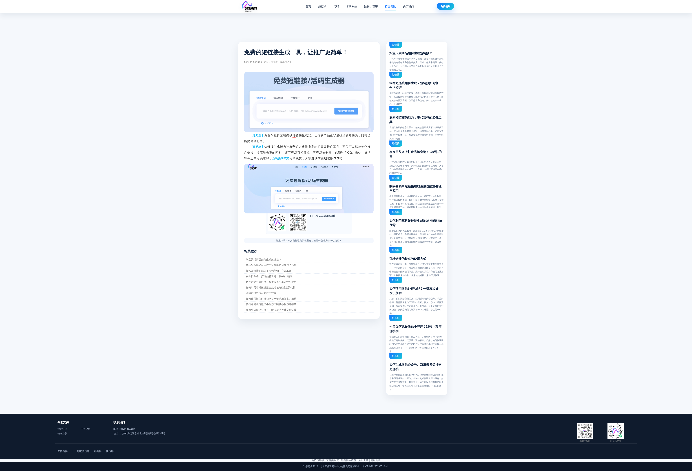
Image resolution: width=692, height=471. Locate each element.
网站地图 (376, 460)
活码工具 (363, 460)
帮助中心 (62, 428)
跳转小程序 (371, 6)
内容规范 (85, 428)
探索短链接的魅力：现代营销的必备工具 (268, 270)
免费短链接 (317, 460)
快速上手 (62, 433)
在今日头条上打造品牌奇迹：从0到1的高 (269, 276)
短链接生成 (332, 460)
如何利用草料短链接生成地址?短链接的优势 (270, 287)
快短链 (110, 451)
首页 (308, 6)
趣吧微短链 (83, 451)
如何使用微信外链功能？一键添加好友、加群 (271, 298)
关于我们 (408, 6)
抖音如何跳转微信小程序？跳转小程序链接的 (271, 304)
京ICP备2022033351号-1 (375, 466)
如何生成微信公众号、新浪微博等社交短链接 (271, 309)
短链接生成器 (348, 460)
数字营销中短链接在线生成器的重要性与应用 (271, 281)
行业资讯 (390, 6)
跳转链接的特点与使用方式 (261, 293)
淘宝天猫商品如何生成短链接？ (263, 259)
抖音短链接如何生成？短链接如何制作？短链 (271, 265)
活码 (336, 6)
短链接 (322, 6)
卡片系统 (351, 6)
